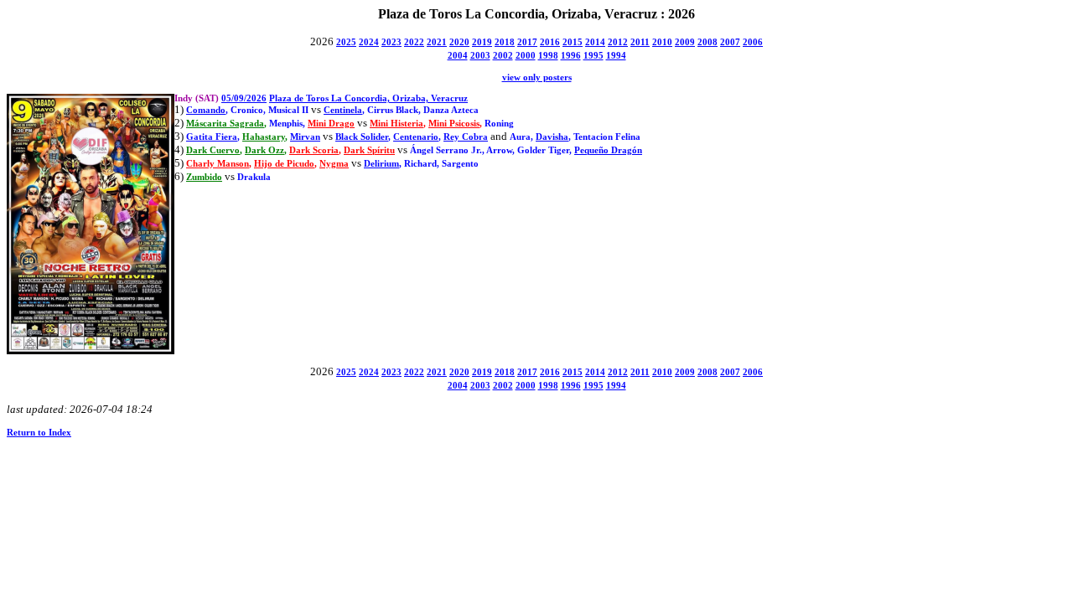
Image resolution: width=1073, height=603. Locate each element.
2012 (618, 42)
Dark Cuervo (213, 150)
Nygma (334, 163)
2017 (527, 42)
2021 (437, 42)
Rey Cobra (465, 137)
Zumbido (204, 177)
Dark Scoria (314, 150)
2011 (640, 42)
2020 (459, 42)
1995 (593, 55)
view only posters (537, 77)
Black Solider (361, 137)
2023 (391, 42)
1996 (571, 55)
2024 (369, 42)
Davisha (552, 137)
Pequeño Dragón (608, 150)
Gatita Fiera (211, 137)
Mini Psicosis (453, 123)
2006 (753, 42)
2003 (480, 55)
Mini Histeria (396, 123)
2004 (458, 55)
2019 (482, 42)
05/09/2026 (244, 98)
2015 (572, 42)
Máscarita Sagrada (225, 123)
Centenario (415, 137)
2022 (414, 42)
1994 (616, 55)
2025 (346, 42)
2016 (550, 42)
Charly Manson (217, 163)
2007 (730, 42)
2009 (685, 42)
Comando (205, 110)
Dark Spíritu (369, 150)
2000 (526, 55)
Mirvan (305, 137)
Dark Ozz (264, 150)
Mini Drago (331, 123)
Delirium (381, 163)
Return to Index (39, 432)
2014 (595, 42)
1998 (548, 55)
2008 (707, 42)
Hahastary (263, 137)
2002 (503, 55)
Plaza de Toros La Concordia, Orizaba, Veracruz (368, 98)
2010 (662, 42)
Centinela (343, 110)
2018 (505, 42)
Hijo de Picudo (284, 163)
